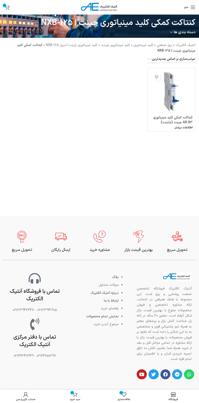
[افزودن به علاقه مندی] (156, 77)
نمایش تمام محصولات (102, 316)
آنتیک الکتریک (185, 45)
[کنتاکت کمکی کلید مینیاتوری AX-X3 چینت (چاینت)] (171, 91)
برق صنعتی (164, 45)
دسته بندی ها (184, 32)
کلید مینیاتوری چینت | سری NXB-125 (72, 45)
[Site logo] (99, 7)
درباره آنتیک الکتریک (105, 292)
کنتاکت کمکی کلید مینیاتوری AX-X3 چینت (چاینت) (173, 120)
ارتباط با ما (111, 300)
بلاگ (115, 277)
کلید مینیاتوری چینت (115, 45)
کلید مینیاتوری (143, 45)
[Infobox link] (177, 242)
